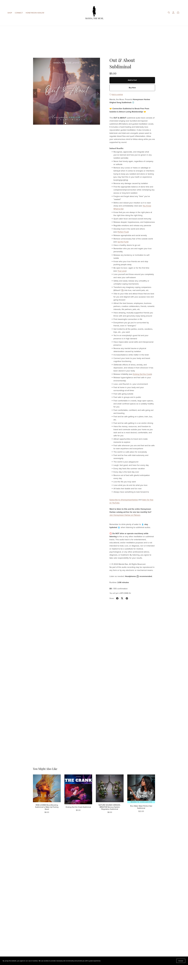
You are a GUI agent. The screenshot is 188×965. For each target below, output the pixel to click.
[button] (35, 93)
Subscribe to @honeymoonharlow (123, 500)
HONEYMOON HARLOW (35, 13)
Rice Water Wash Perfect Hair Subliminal (141, 807)
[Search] (169, 13)
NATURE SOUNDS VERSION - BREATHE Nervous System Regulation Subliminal (110, 807)
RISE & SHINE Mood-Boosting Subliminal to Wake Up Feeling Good (46, 807)
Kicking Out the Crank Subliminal (78, 807)
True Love (122, 271)
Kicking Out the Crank (142, 374)
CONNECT (19, 13)
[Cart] (179, 13)
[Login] (173, 12)
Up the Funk (123, 242)
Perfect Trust (123, 232)
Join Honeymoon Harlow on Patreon (124, 515)
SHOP (10, 13)
